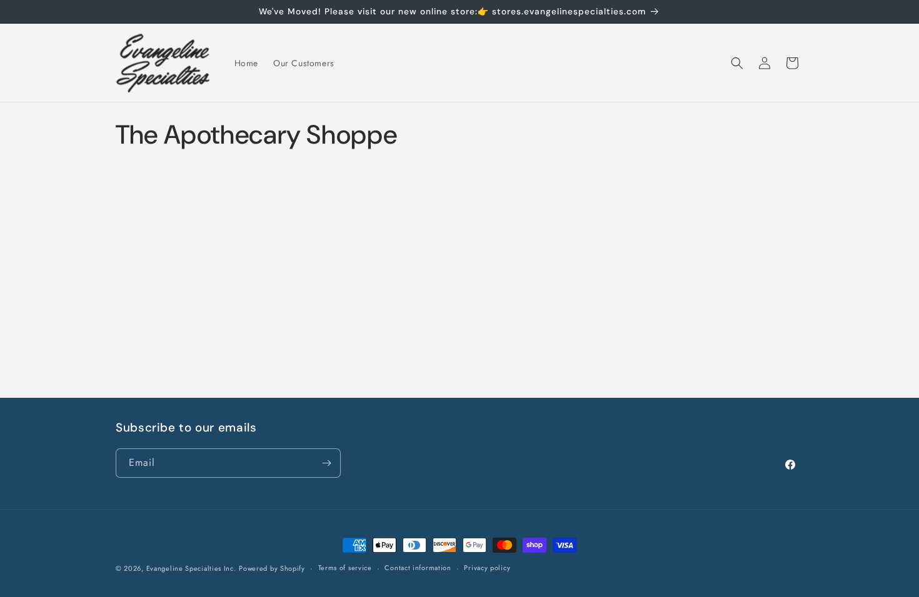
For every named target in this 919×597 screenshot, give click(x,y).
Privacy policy (487, 568)
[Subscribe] (326, 463)
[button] (737, 63)
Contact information (417, 568)
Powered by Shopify (272, 568)
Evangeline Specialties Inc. (191, 568)
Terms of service (345, 568)
